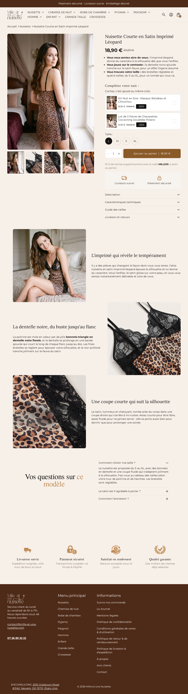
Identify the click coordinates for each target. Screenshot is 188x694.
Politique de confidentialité (114, 622)
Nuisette (25, 26)
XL (135, 141)
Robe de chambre (69, 615)
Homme (63, 635)
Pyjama (63, 622)
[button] (15, 162)
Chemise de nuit (68, 609)
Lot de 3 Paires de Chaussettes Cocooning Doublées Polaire (137, 118)
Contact (102, 672)
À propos (102, 659)
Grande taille (66, 648)
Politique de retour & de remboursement (112, 640)
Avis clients (104, 665)
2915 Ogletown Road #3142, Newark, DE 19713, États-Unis (35, 686)
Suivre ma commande (111, 602)
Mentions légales (107, 615)
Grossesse (64, 654)
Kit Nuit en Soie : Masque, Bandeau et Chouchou (142, 100)
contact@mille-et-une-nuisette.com (21, 626)
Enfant (62, 641)
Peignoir (63, 628)
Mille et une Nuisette (98, 686)
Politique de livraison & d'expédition (111, 650)
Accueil (12, 26)
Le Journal (103, 609)
